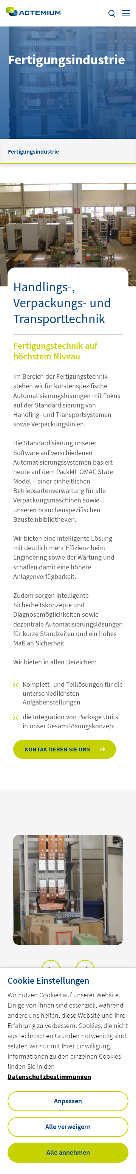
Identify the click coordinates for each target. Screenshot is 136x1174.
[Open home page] (33, 13)
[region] (68, 890)
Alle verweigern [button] (68, 1126)
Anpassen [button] (68, 1100)
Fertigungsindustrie (33, 151)
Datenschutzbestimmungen (49, 1076)
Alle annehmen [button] (68, 1152)
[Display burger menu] (126, 13)
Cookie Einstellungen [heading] (48, 980)
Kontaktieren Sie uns (57, 749)
